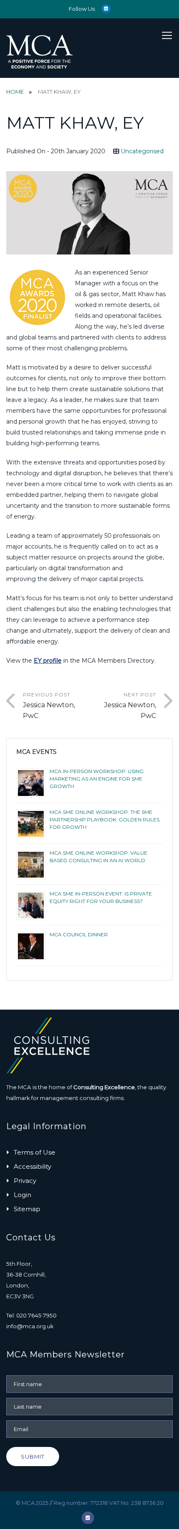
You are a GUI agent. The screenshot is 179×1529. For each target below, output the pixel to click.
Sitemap (27, 1209)
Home (15, 91)
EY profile (48, 660)
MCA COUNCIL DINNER (79, 934)
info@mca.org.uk (30, 1326)
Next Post (130, 705)
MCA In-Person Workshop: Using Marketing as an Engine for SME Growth (97, 778)
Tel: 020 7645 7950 (31, 1315)
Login (22, 1195)
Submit (33, 1456)
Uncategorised (142, 151)
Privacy (25, 1181)
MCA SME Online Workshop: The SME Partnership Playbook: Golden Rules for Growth (104, 819)
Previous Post (49, 705)
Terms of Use (34, 1152)
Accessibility (32, 1166)
